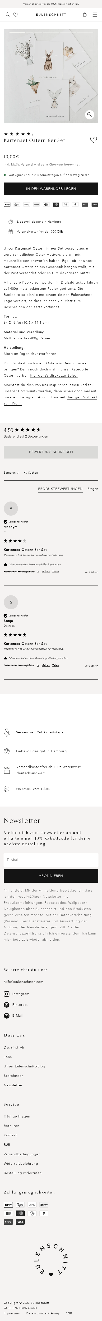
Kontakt (10, 1135)
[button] (86, 15)
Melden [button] (46, 571)
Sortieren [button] (10, 472)
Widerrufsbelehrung (21, 1164)
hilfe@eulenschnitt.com (23, 982)
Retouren (11, 1126)
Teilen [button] (55, 571)
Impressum (12, 1313)
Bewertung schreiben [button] (51, 452)
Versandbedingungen (22, 1154)
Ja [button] (38, 571)
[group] (51, 430)
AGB (69, 1313)
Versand (27, 164)
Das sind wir (14, 1047)
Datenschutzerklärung (42, 1313)
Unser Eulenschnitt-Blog (24, 1066)
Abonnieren (51, 876)
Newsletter (13, 1085)
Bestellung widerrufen (23, 1173)
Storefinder (13, 1076)
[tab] (60, 490)
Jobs (8, 1057)
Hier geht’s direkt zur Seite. (54, 376)
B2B (7, 1145)
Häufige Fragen (17, 1116)
